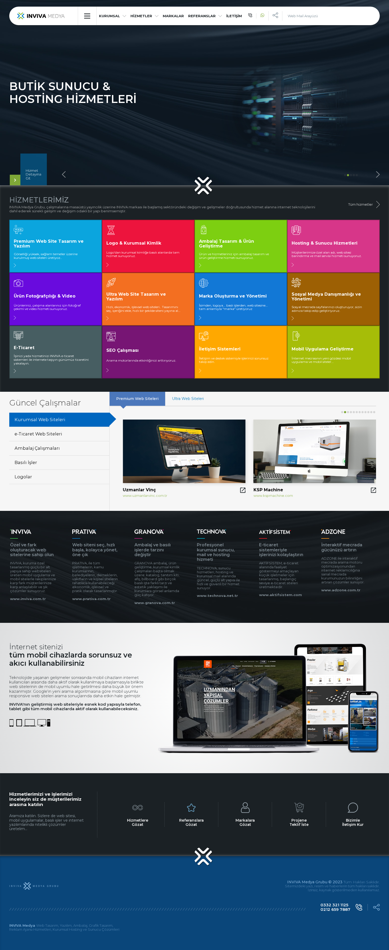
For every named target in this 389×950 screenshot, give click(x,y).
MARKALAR (173, 16)
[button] (345, 175)
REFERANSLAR (202, 16)
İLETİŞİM (234, 16)
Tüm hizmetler (360, 204)
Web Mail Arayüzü (303, 16)
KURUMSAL (109, 16)
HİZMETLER (141, 16)
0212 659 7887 (335, 909)
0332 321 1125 (334, 905)
